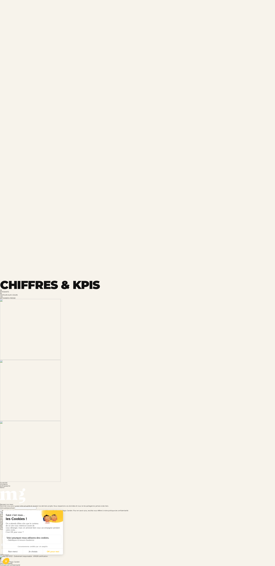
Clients (200, 8)
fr (253, 8)
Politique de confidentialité (10, 565)
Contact (236, 8)
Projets (148, 8)
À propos (163, 8)
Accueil (133, 8)
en (248, 8)
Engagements (182, 8)
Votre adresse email (7, 508)
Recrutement (218, 8)
